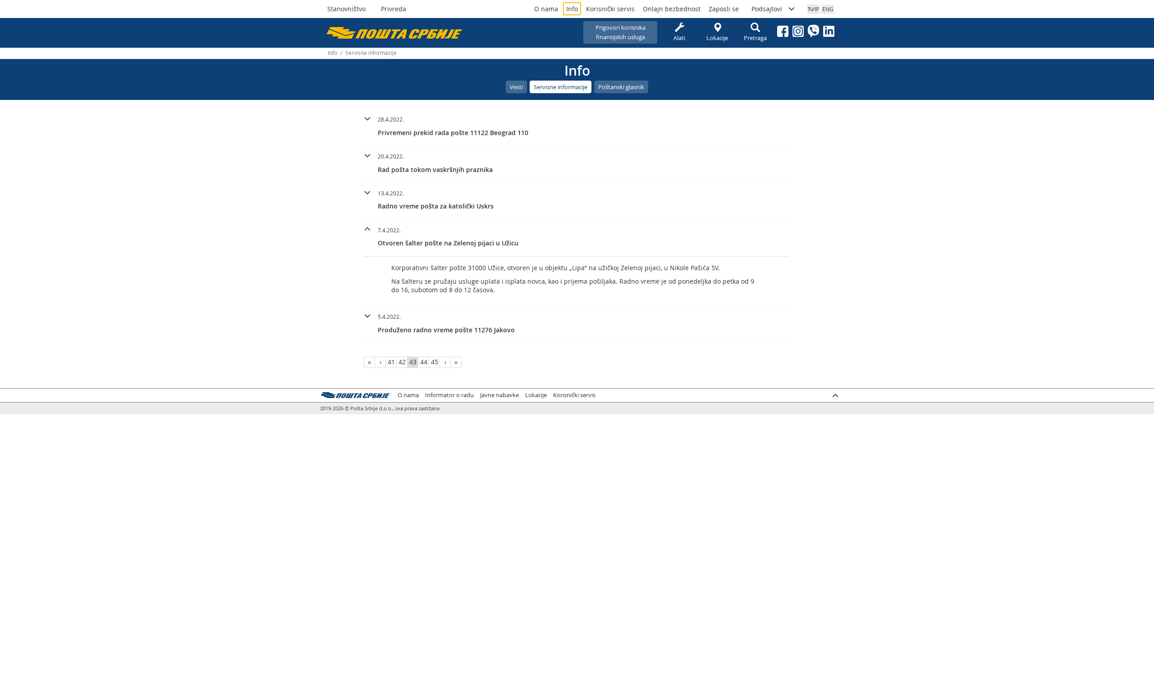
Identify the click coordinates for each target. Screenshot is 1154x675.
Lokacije (717, 38)
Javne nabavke (499, 395)
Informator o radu (449, 395)
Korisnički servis (610, 9)
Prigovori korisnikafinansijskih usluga (620, 32)
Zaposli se (724, 9)
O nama (546, 9)
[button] (576, 125)
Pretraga (755, 38)
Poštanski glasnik (621, 87)
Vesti (516, 87)
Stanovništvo (346, 9)
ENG (827, 9)
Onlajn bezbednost (672, 9)
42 (402, 362)
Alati (679, 38)
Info (572, 9)
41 (391, 362)
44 (423, 362)
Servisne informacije (560, 87)
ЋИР (813, 9)
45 (434, 362)
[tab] (576, 127)
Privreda (393, 9)
